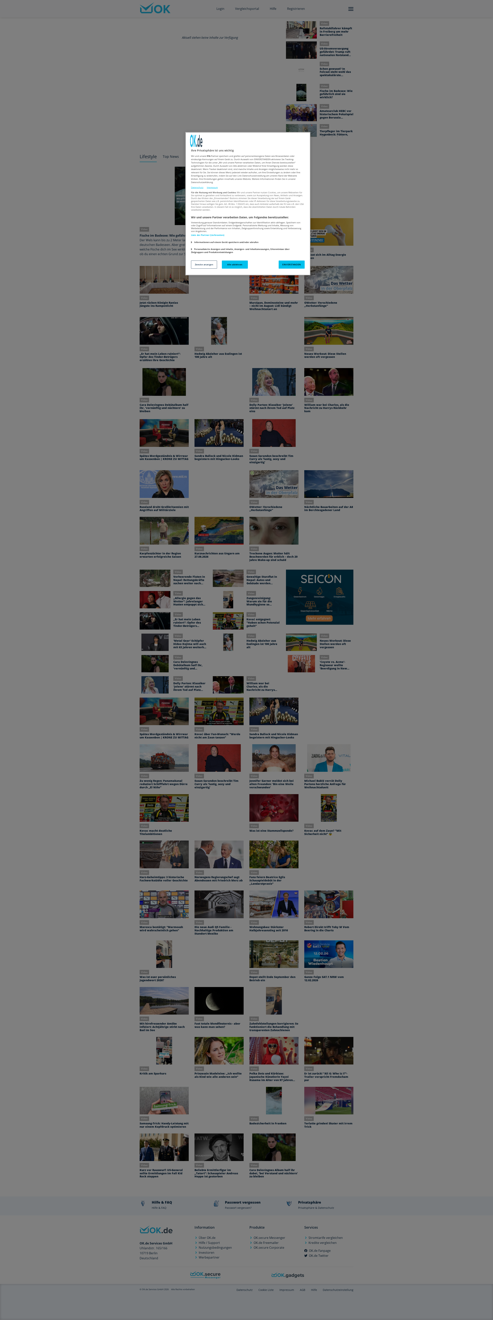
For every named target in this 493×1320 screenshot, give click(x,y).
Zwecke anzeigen (204, 264)
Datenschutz (197, 187)
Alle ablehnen (234, 264)
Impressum (212, 187)
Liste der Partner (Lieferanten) (208, 235)
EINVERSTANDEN (291, 264)
